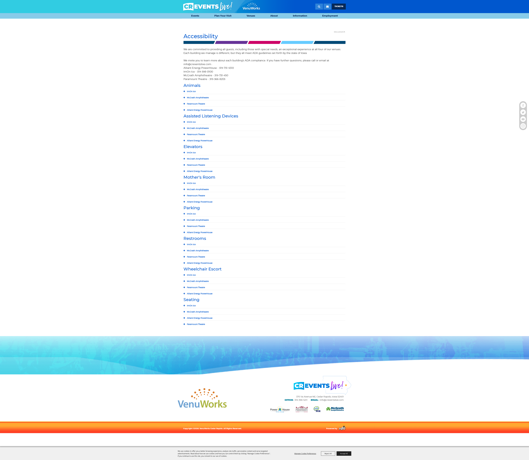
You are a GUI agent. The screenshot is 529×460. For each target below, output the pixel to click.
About (274, 15)
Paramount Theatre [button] (196, 104)
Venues (251, 15)
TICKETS (338, 6)
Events (195, 15)
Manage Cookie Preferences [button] (305, 453)
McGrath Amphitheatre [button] (198, 97)
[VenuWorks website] (202, 397)
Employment (330, 15)
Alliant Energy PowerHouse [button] (199, 110)
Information (300, 15)
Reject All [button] (328, 453)
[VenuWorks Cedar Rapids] (221, 6)
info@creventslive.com (332, 400)
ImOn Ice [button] (191, 91)
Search (319, 7)
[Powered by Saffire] (342, 428)
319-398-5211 (301, 400)
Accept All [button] (344, 453)
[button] (264, 43)
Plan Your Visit (222, 15)
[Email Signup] (327, 7)
